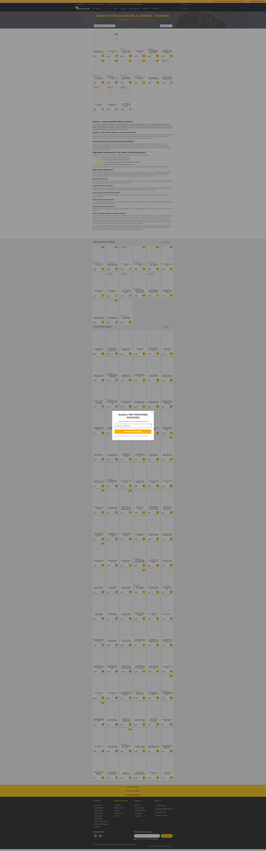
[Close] (152, 412)
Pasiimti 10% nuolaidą (133, 431)
